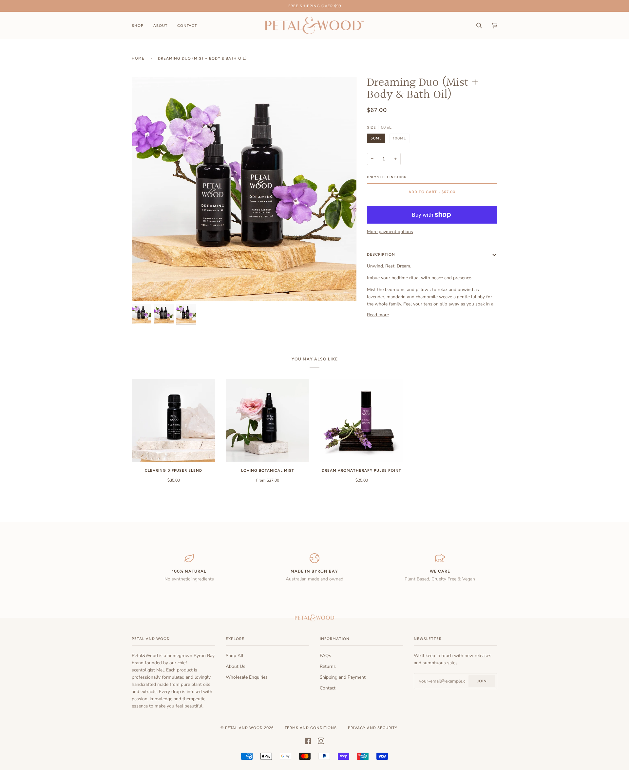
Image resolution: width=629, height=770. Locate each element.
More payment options (390, 232)
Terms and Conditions (311, 727)
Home (138, 58)
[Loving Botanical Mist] (267, 420)
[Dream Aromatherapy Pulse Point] (361, 420)
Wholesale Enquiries (247, 677)
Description (381, 254)
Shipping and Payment (343, 677)
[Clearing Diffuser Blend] (173, 420)
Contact (327, 688)
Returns (328, 666)
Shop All (234, 655)
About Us (235, 666)
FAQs (325, 655)
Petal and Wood (244, 727)
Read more (378, 315)
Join (482, 681)
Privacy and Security (372, 727)
